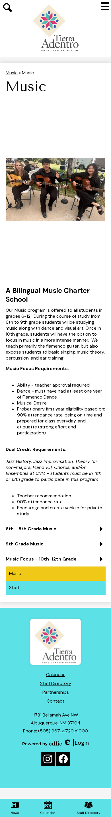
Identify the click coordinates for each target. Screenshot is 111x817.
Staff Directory (55, 683)
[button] (56, 531)
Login (76, 742)
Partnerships (55, 692)
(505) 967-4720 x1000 (63, 731)
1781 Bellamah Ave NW (55, 715)
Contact (55, 701)
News (15, 812)
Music (12, 73)
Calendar (55, 675)
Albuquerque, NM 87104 (56, 723)
